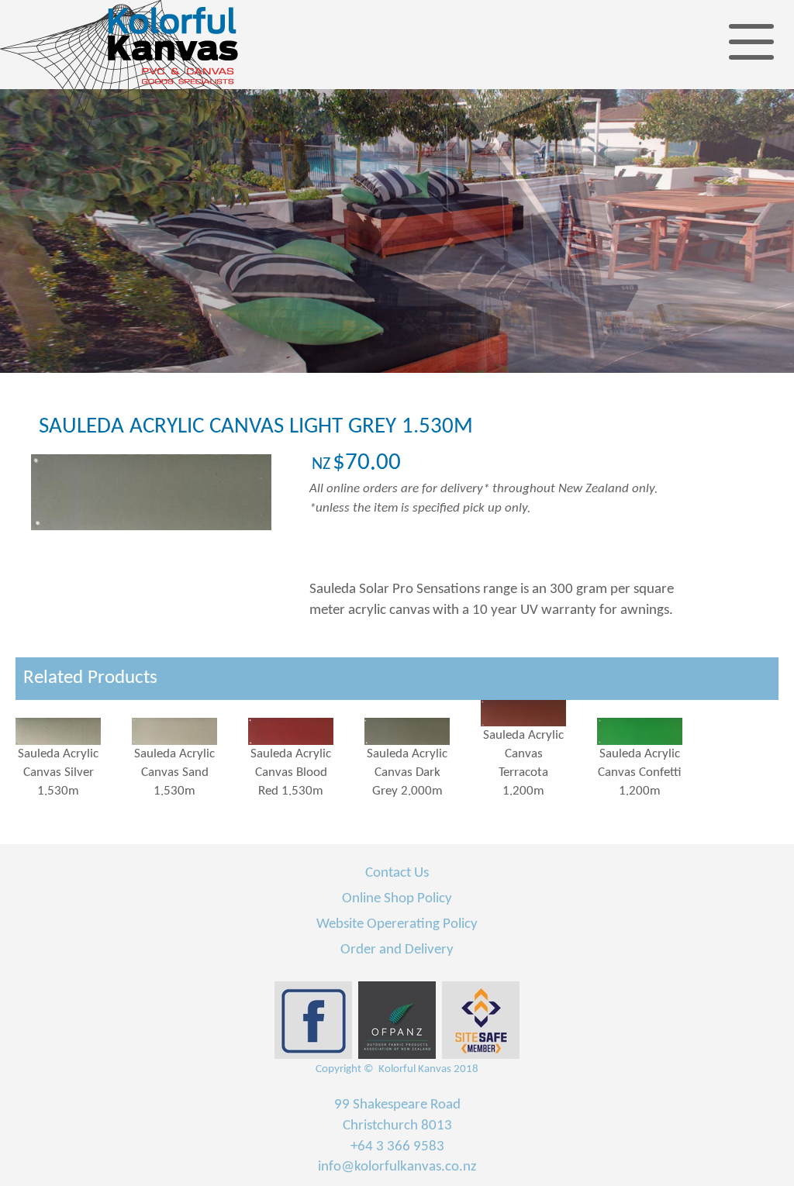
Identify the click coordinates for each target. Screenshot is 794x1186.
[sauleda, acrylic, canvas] (74, 731)
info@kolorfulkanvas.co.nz (397, 1167)
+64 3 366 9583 (397, 1146)
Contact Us (397, 873)
